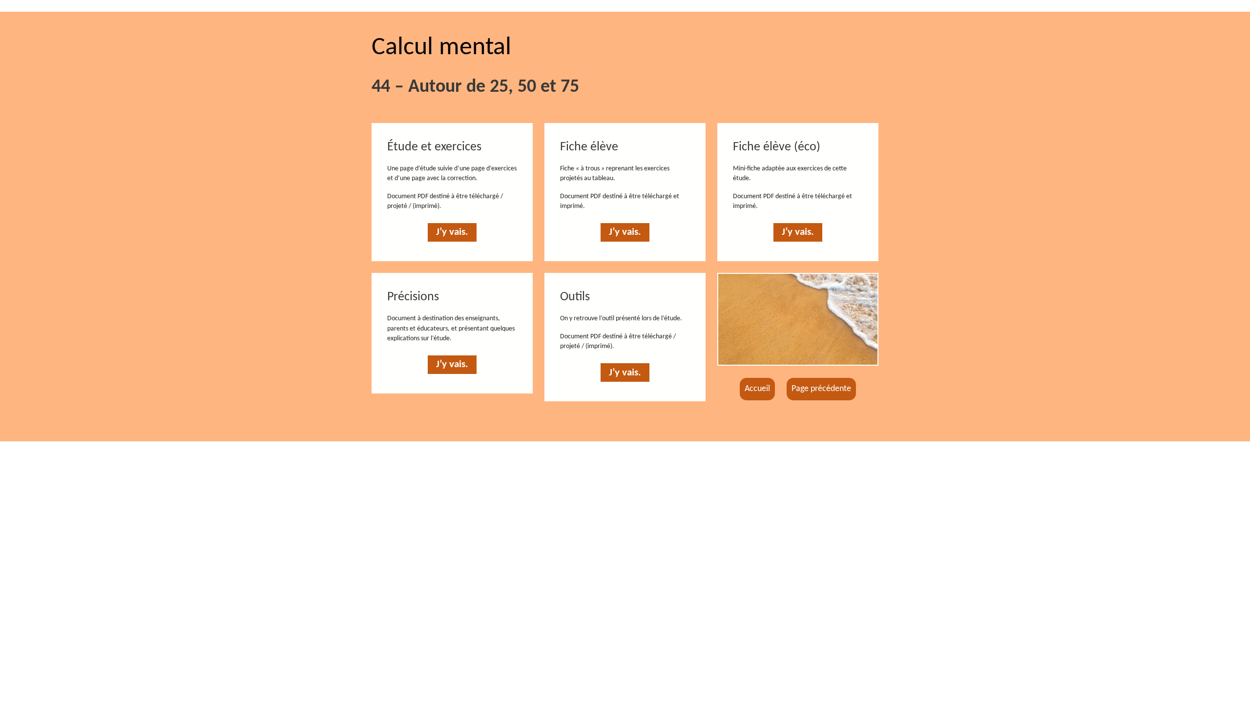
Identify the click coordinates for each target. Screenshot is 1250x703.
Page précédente (821, 388)
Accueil (757, 388)
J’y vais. (452, 232)
